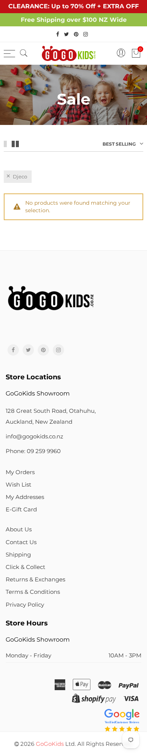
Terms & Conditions (33, 592)
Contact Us (21, 542)
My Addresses (25, 497)
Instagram (58, 350)
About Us (19, 529)
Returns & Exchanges (35, 579)
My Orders (20, 472)
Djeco (20, 176)
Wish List (18, 484)
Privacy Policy (25, 604)
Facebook (13, 350)
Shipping (18, 554)
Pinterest (43, 350)
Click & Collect (25, 567)
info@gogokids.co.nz (34, 436)
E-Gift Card (21, 509)
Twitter (28, 350)
